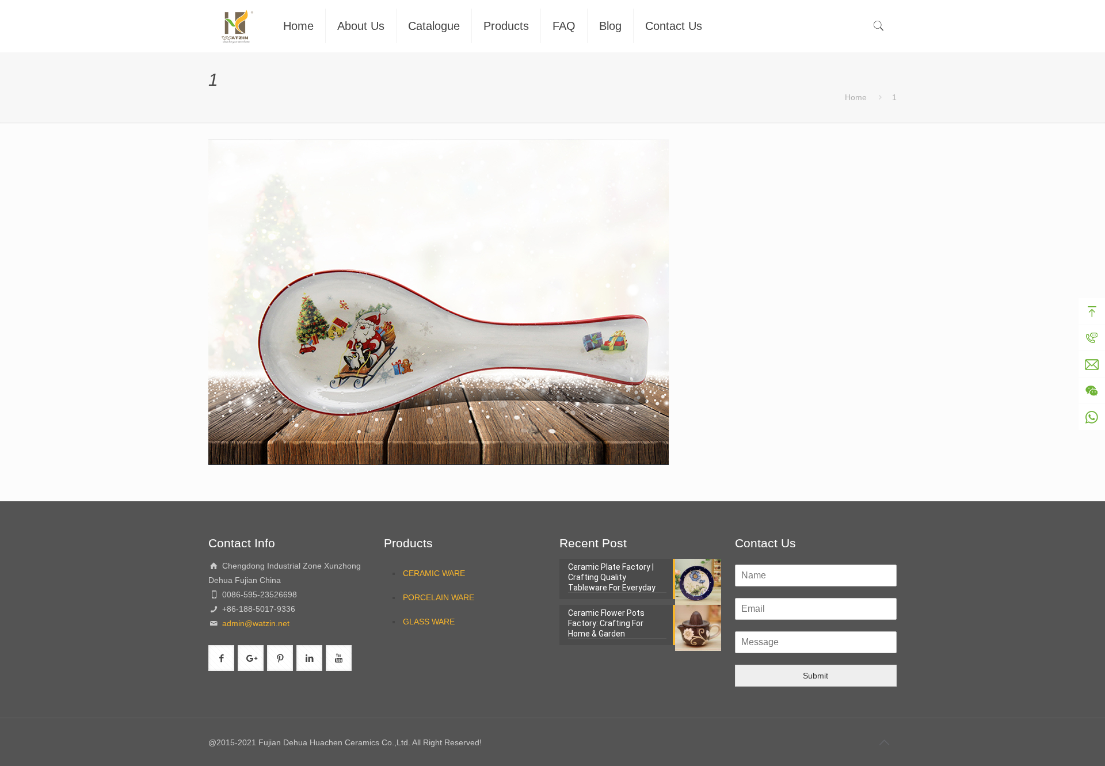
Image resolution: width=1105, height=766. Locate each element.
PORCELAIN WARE (438, 597)
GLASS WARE (429, 621)
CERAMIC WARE (434, 573)
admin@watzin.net (254, 623)
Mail (1092, 364)
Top (1092, 311)
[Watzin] (237, 26)
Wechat (1092, 391)
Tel (1092, 338)
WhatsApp (1092, 417)
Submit (815, 675)
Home (856, 97)
